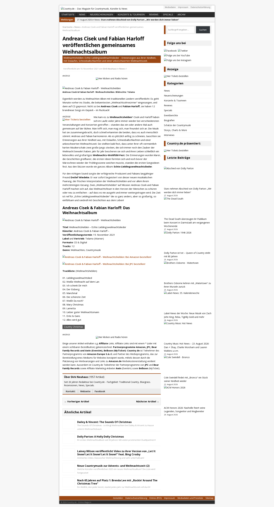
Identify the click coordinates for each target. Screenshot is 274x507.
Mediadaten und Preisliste (190, 498)
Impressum (183, 7)
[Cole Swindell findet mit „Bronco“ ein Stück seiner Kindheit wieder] (188, 366)
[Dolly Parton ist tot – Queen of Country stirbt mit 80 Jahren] (188, 241)
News (82, 14)
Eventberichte (171, 115)
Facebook (100, 391)
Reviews (153, 14)
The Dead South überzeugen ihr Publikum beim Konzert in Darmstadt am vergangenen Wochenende (187, 222)
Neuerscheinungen (101, 14)
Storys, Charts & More (175, 130)
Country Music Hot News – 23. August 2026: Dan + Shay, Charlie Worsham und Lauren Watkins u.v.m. (186, 347)
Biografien (169, 120)
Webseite (85, 391)
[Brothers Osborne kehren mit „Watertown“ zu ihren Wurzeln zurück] (188, 271)
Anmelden (118, 498)
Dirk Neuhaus (110, 68)
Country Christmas (73, 326)
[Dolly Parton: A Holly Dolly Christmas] (68, 440)
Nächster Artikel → (147, 401)
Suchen (203, 29)
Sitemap (209, 498)
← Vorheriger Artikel (76, 401)
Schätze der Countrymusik (177, 125)
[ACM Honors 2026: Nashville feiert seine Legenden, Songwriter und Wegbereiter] (188, 396)
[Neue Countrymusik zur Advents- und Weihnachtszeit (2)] (68, 469)
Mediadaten (170, 7)
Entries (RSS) (156, 498)
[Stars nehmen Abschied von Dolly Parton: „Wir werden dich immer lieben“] (188, 177)
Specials (168, 14)
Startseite (68, 14)
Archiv (181, 14)
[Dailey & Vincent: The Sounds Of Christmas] (68, 426)
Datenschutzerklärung (200, 7)
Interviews (169, 135)
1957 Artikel (96, 377)
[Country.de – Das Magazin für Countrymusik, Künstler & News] (137, 8)
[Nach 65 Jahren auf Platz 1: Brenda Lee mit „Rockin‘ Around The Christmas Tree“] (68, 484)
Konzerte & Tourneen (131, 14)
